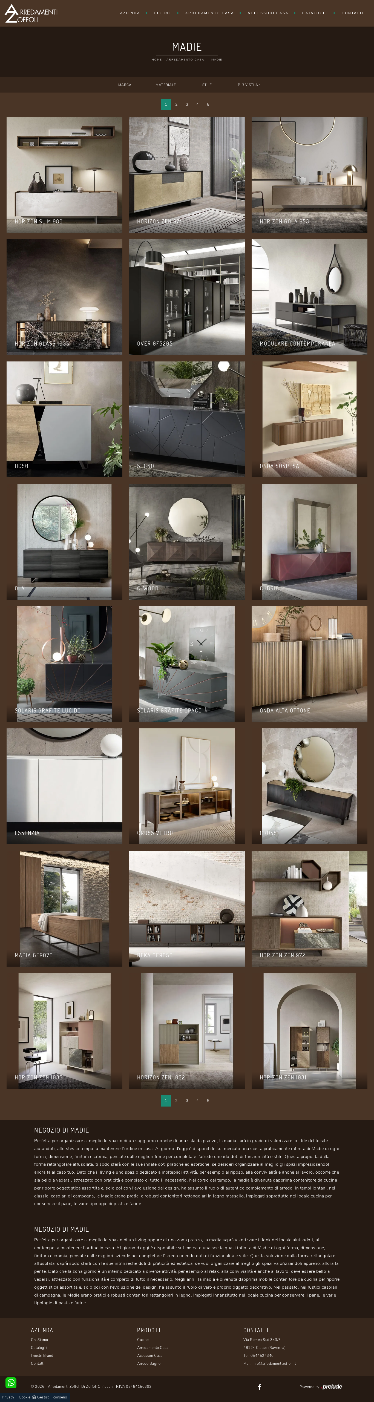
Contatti (353, 13)
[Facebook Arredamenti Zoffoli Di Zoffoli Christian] (259, 1386)
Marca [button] (125, 85)
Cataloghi (315, 13)
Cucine (163, 13)
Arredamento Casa (209, 13)
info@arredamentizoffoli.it (274, 1363)
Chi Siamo (39, 1339)
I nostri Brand (42, 1355)
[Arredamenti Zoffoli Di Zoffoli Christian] (30, 13)
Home (157, 60)
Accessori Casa (268, 13)
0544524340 (262, 1355)
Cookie (24, 1397)
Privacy (8, 1397)
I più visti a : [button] (248, 85)
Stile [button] (207, 85)
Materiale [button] (166, 85)
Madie (216, 60)
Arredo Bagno (148, 1363)
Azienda (130, 13)
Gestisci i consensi (52, 1397)
